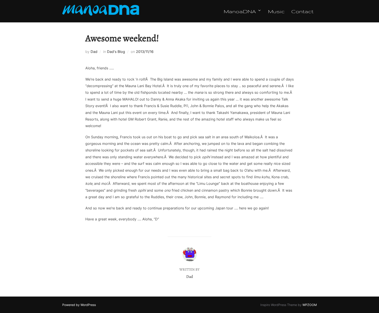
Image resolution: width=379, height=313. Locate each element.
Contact (302, 11)
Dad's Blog (116, 51)
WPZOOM (309, 305)
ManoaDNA (240, 11)
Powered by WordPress (79, 305)
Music (276, 11)
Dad (94, 51)
